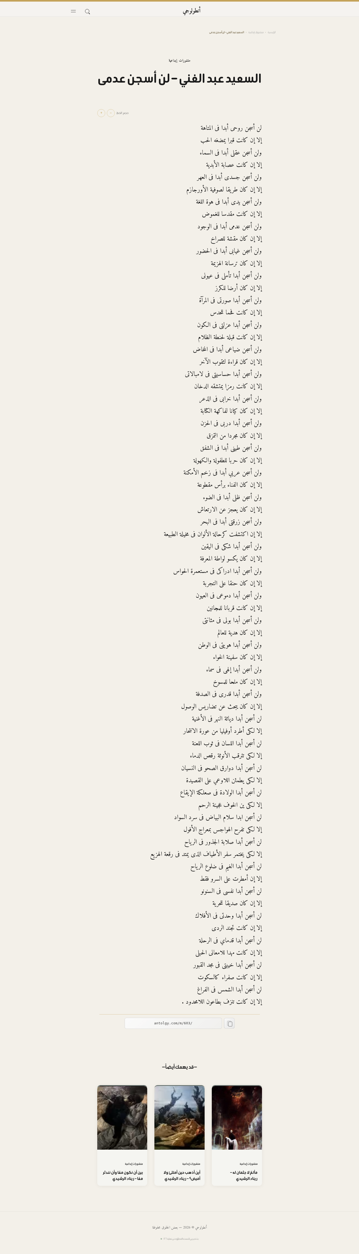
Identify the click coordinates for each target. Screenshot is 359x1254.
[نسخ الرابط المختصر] (229, 1023)
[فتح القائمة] (73, 11)
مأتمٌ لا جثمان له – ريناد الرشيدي (243, 1175)
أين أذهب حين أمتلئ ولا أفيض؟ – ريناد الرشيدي (181, 1175)
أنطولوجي (192, 11)
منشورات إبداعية (256, 32)
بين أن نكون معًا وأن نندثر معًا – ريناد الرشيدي (123, 1175)
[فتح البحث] (87, 11)
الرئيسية (271, 32)
